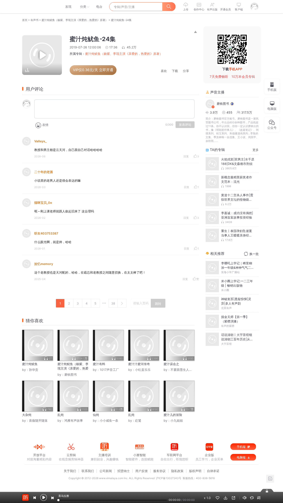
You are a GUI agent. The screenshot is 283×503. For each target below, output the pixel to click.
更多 (255, 150)
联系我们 (88, 471)
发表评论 (185, 124)
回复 (186, 156)
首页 (24, 20)
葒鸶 (138, 420)
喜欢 (164, 71)
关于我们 (70, 471)
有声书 (34, 20)
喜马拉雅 (39, 6)
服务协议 (159, 471)
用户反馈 (141, 471)
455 (229, 112)
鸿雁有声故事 (73, 420)
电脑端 (241, 457)
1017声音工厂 (109, 370)
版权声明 (195, 471)
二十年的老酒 (43, 172)
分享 (186, 71)
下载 (175, 71)
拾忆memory (43, 264)
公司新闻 (105, 471)
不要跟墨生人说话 (182, 370)
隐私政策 (177, 471)
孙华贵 (33, 370)
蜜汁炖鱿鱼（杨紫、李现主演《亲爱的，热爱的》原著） (75, 20)
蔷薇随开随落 (38, 420)
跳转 (158, 303)
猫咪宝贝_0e (43, 202)
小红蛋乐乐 (143, 370)
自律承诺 (213, 471)
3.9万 (214, 112)
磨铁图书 (70, 374)
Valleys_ (40, 141)
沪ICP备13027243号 (168, 478)
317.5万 (246, 112)
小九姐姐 (176, 420)
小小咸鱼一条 (109, 420)
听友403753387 (46, 233)
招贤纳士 (123, 471)
